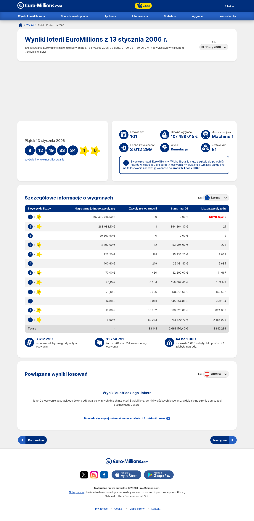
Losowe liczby (227, 16)
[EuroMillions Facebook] (104, 475)
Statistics (170, 16)
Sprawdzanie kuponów (74, 16)
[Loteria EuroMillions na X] (84, 475)
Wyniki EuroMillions (30, 16)
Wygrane (197, 16)
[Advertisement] (127, 91)
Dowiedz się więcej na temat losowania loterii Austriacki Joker (124, 418)
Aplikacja (110, 16)
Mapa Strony (136, 508)
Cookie (118, 508)
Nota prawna (76, 492)
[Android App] (159, 475)
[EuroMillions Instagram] (94, 475)
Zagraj (146, 5)
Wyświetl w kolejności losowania (44, 159)
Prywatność (100, 508)
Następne (220, 440)
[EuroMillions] (39, 7)
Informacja (138, 16)
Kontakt (155, 508)
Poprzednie (36, 440)
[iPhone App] (126, 475)
